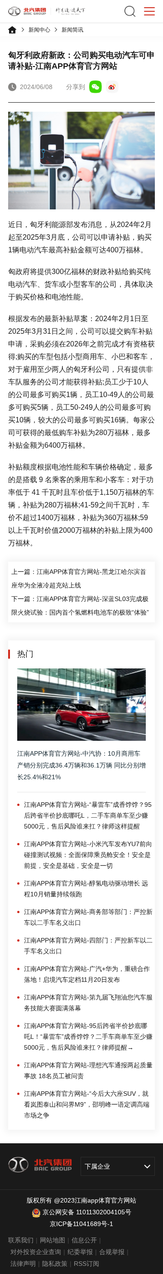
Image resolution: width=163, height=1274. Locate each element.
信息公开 (84, 1240)
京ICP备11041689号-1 (81, 1223)
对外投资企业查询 (35, 1251)
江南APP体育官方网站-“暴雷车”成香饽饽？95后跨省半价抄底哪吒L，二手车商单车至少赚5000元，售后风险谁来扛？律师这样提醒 (88, 815)
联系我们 (21, 1240)
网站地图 (52, 1240)
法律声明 (23, 1263)
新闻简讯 (72, 30)
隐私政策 (54, 1263)
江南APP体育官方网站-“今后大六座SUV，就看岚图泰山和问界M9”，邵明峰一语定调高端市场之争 (86, 1104)
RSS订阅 (86, 1263)
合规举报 (112, 1251)
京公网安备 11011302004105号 (87, 1212)
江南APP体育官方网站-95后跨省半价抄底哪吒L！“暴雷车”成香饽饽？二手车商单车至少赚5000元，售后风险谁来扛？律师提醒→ (88, 1036)
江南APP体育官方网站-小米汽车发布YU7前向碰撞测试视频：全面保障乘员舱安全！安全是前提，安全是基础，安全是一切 (88, 854)
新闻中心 (39, 30)
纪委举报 (80, 1251)
